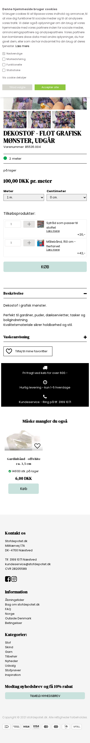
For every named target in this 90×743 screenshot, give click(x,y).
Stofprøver (13, 670)
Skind (9, 647)
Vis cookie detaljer (14, 77)
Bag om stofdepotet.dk (22, 604)
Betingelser (13, 623)
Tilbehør (11, 656)
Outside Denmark (18, 618)
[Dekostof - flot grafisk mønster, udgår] (45, 108)
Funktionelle (14, 64)
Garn (8, 652)
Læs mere (22, 46)
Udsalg (10, 665)
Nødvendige (14, 53)
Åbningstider (14, 600)
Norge (10, 614)
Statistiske (13, 70)
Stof (8, 642)
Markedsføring (16, 59)
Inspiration (13, 675)
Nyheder (11, 661)
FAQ (8, 609)
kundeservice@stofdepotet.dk (28, 564)
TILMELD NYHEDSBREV (45, 696)
